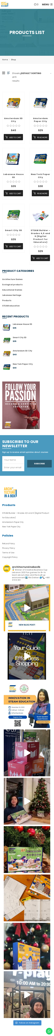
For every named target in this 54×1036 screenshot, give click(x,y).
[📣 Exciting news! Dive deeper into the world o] (27, 607)
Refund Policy (8, 543)
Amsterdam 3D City (13, 120)
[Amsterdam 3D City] (13, 103)
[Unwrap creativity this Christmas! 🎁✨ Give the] (27, 946)
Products (6, 300)
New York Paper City (40, 176)
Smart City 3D (13, 230)
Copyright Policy (10, 557)
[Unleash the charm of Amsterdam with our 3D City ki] (27, 897)
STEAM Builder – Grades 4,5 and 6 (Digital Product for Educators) (40, 236)
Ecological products (12, 284)
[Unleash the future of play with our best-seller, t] (27, 801)
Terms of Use (8, 552)
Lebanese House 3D (13, 176)
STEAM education (11, 305)
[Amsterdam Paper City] (40, 103)
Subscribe (39, 463)
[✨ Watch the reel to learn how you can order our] (27, 656)
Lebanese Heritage (11, 295)
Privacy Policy (8, 548)
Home (5, 59)
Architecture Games (12, 279)
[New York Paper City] (40, 159)
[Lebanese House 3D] (13, 159)
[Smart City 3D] (13, 215)
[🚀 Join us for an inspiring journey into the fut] (27, 704)
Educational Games (12, 290)
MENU (46, 4)
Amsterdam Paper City (40, 120)
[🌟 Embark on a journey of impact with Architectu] (27, 752)
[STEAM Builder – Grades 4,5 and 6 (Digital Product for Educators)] (40, 215)
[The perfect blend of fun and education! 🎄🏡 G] (27, 849)
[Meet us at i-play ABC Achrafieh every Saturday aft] (27, 994)
